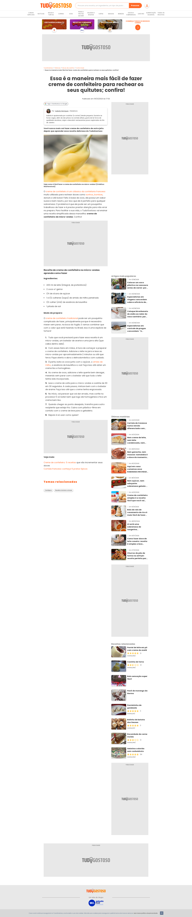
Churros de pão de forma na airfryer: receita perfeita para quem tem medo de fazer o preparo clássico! (137, 556)
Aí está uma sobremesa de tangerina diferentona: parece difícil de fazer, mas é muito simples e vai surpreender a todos (137, 527)
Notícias (41, 14)
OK (162, 913)
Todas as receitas (161, 14)
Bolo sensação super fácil (137, 677)
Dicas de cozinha (68, 68)
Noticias (57, 68)
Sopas (101, 14)
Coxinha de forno (135, 662)
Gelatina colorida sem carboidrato (135, 750)
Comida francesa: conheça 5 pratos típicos (65, 468)
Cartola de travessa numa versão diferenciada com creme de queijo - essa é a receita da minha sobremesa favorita (137, 426)
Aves (71, 14)
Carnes (61, 14)
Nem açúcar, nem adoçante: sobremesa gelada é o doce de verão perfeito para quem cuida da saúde (137, 484)
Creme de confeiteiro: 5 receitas (60, 462)
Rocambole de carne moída (137, 735)
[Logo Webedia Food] (96, 903)
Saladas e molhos (91, 14)
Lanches (141, 14)
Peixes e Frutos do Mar (81, 14)
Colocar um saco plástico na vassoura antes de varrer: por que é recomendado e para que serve (137, 285)
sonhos (89, 194)
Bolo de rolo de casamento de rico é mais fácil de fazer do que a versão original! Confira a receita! (137, 512)
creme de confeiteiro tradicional (62, 318)
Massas (111, 14)
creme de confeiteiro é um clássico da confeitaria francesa (75, 191)
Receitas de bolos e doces (63, 490)
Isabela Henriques (62, 111)
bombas (98, 194)
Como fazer (80, 68)
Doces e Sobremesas (131, 14)
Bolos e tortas (51, 14)
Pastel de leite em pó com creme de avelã (137, 648)
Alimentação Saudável (151, 14)
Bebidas (121, 14)
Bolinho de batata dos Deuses (136, 721)
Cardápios (48, 490)
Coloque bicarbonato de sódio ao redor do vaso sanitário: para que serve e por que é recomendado (137, 314)
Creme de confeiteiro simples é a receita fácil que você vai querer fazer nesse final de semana (137, 498)
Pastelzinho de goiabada (134, 706)
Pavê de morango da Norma (137, 692)
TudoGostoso (48, 68)
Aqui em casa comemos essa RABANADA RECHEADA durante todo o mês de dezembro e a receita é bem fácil (137, 469)
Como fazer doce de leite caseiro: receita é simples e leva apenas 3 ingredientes (137, 541)
